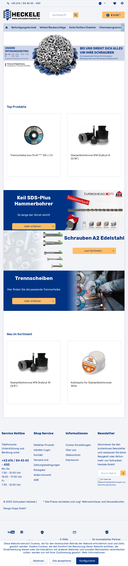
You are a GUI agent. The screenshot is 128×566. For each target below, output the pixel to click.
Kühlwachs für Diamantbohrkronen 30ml (91, 384)
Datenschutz (73, 454)
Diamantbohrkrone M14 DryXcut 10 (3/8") (30, 384)
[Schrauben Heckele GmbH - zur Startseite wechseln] (21, 15)
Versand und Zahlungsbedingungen (47, 462)
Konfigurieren (87, 560)
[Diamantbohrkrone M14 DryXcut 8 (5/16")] (94, 135)
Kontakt (38, 454)
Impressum (72, 459)
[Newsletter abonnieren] (123, 473)
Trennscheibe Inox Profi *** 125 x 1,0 (31, 155)
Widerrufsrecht (42, 474)
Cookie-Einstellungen (78, 445)
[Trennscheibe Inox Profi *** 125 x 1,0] (33, 135)
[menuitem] (102, 3)
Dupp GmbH (19, 508)
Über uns (71, 450)
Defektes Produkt (44, 445)
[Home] (6, 27)
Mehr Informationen (93, 552)
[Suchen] (75, 15)
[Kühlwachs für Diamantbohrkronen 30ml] (94, 362)
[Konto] (122, 3)
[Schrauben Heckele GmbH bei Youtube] (11, 532)
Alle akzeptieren (61, 560)
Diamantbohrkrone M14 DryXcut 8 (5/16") (90, 157)
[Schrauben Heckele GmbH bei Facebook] (22, 532)
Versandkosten (115, 501)
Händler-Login (42, 450)
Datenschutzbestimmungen (110, 482)
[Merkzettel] (115, 3)
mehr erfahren (32, 226)
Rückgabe (39, 469)
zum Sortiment (93, 250)
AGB (36, 479)
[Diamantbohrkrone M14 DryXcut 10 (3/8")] (33, 362)
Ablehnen (38, 560)
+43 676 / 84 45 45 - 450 (25, 3)
